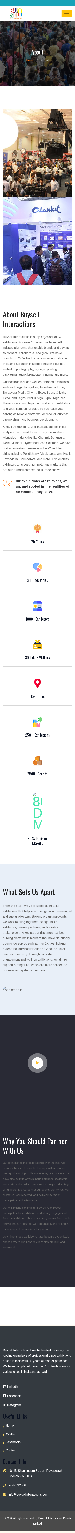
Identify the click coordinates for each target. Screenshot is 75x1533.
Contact (11, 1450)
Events (10, 1433)
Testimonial (13, 1442)
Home (30, 60)
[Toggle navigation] (66, 13)
